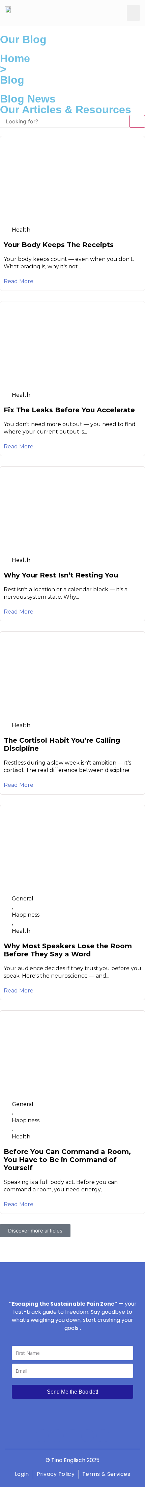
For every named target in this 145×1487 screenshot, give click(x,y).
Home (15, 58)
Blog (12, 80)
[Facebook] (42, 1435)
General (22, 898)
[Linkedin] (102, 1435)
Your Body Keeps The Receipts (59, 245)
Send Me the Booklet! (72, 1392)
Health (21, 230)
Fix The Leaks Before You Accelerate (69, 410)
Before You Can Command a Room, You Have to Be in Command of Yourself (67, 1160)
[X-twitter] (87, 1435)
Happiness (25, 915)
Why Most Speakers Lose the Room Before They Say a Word (68, 950)
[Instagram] (57, 1435)
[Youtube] (72, 1435)
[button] (133, 13)
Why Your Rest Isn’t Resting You (61, 575)
